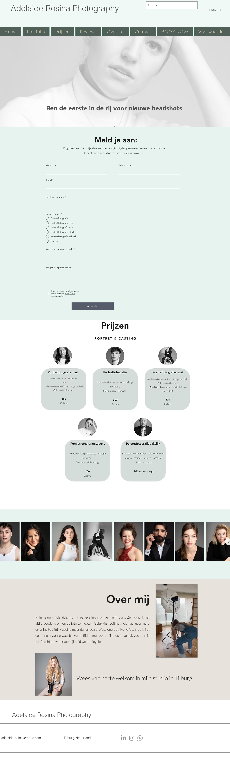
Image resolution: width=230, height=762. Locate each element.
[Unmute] (166, 653)
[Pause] (160, 653)
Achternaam (125, 165)
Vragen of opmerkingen (58, 267)
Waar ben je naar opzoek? (60, 249)
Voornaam (51, 165)
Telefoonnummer (55, 197)
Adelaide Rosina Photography (51, 715)
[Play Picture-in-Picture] (189, 653)
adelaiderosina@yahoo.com (21, 738)
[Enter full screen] (194, 653)
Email (49, 180)
